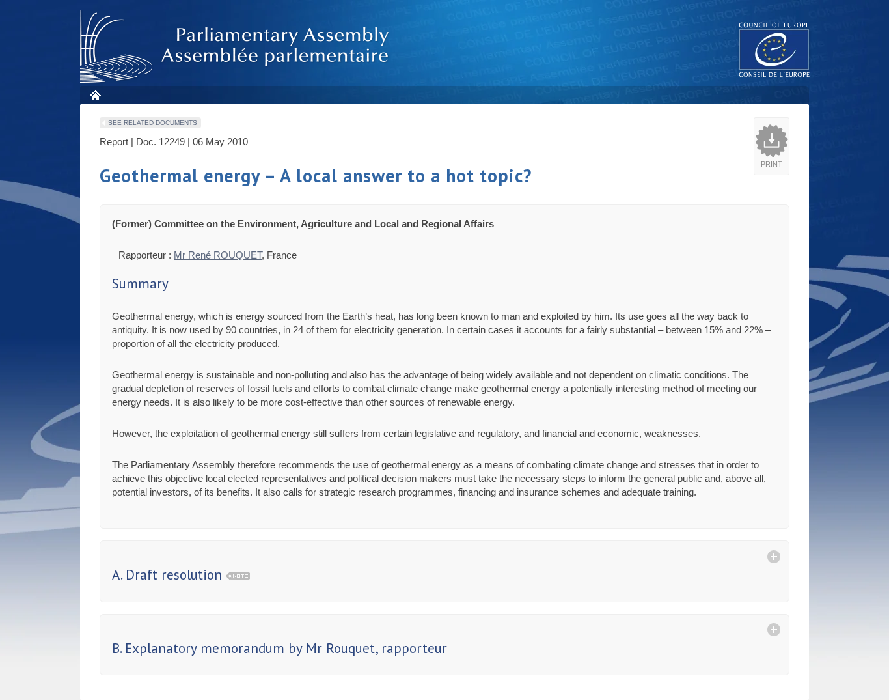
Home (94, 95)
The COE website (774, 49)
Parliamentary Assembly (237, 46)
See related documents (152, 122)
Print (771, 164)
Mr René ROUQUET (218, 254)
